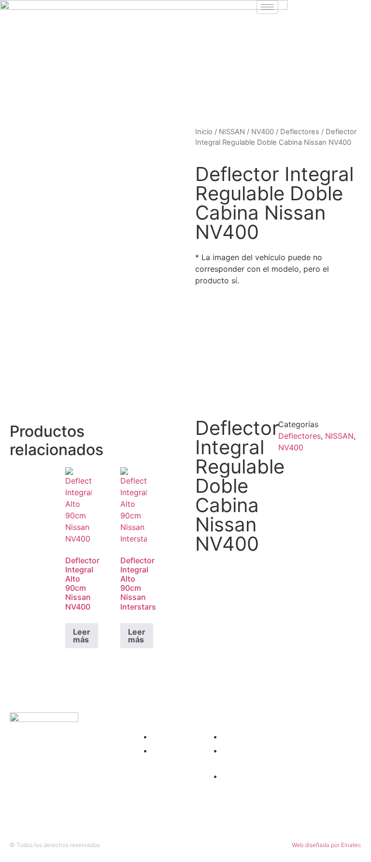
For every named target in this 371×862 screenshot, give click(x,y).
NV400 (262, 131)
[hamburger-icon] (267, 7)
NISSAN (232, 131)
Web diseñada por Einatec (326, 844)
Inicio (204, 131)
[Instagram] (290, 12)
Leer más (81, 635)
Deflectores (299, 131)
